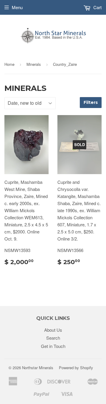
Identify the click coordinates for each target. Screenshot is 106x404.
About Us (53, 330)
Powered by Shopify (76, 367)
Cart (97, 7)
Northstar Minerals (37, 367)
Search (53, 338)
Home (9, 64)
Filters (91, 102)
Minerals (33, 64)
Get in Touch (53, 346)
